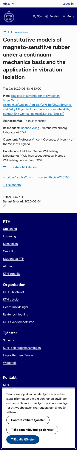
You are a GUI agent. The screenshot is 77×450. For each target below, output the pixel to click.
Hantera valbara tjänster (28, 420)
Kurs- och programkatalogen (22, 348)
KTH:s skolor (11, 299)
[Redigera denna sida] (4, 205)
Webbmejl (9, 362)
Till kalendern (12, 185)
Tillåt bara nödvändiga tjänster (32, 429)
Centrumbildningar (15, 307)
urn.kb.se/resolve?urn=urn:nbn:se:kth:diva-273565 (36, 177)
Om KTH (8, 251)
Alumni (8, 266)
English (54, 16)
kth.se (6, 3)
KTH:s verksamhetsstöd (18, 322)
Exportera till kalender (23, 167)
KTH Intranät (11, 273)
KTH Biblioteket (13, 292)
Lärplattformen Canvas (18, 355)
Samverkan (10, 243)
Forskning (9, 236)
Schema (8, 340)
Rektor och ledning (15, 314)
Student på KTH (13, 258)
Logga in (68, 3)
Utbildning (10, 229)
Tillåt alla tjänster (23, 439)
